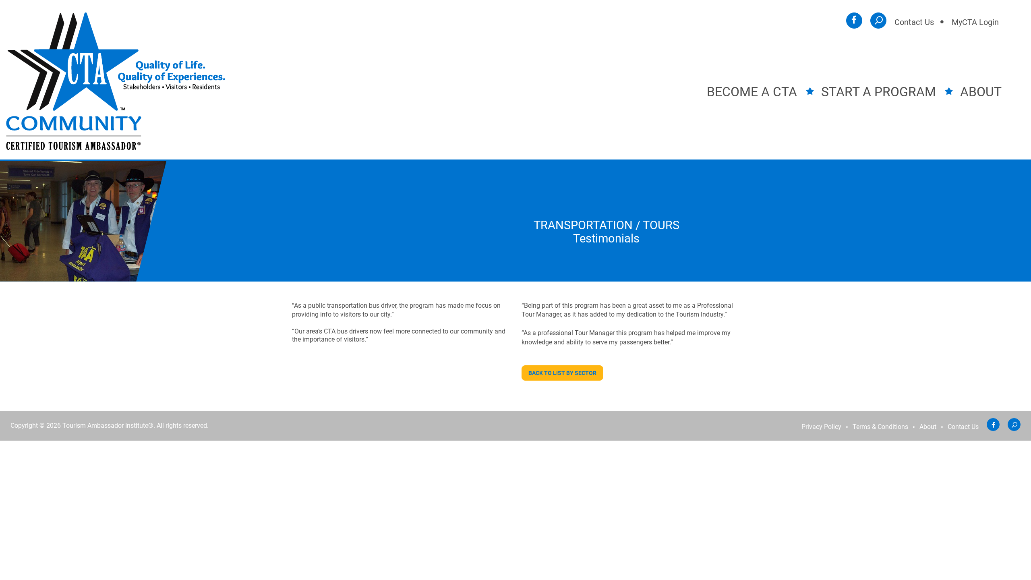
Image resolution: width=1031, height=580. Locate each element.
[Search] (878, 20)
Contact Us (914, 22)
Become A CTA (752, 91)
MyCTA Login (975, 22)
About (981, 91)
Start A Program (878, 91)
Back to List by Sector (562, 373)
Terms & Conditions (880, 427)
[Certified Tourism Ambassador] (115, 81)
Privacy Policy (821, 427)
